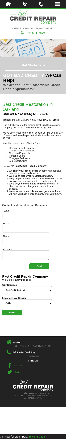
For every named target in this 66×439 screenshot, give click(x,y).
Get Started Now (33, 65)
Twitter (18, 372)
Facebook (18, 366)
